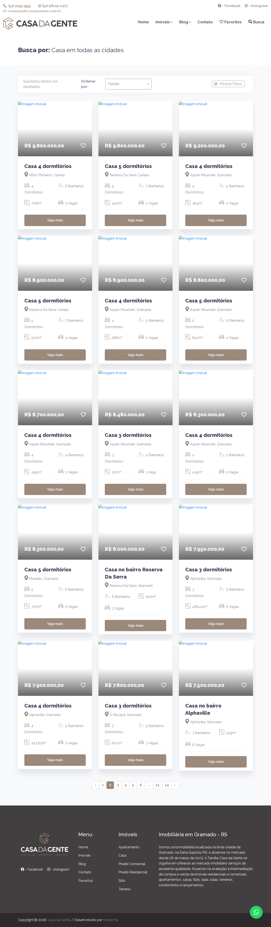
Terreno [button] (124, 889)
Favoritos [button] (233, 22)
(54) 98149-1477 (54, 6)
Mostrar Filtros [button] (231, 84)
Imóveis (164, 22)
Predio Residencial (133, 872)
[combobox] (128, 84)
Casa (122, 855)
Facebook (231, 6)
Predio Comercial (132, 864)
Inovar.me (110, 920)
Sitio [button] (122, 881)
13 (157, 785)
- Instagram (59, 869)
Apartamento (129, 847)
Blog (185, 22)
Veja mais (55, 220)
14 (167, 785)
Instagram (258, 6)
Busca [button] (258, 22)
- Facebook (33, 869)
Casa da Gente (59, 920)
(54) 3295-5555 (19, 6)
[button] (83, 146)
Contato (205, 22)
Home (143, 22)
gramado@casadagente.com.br (34, 11)
